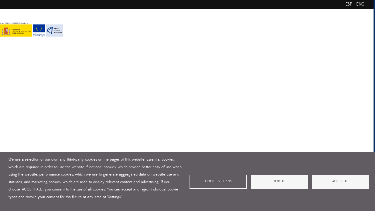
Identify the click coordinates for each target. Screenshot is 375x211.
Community (179, 23)
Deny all (279, 181)
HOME (90, 23)
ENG (360, 4)
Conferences (319, 23)
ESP (348, 4)
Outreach (282, 23)
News (351, 23)
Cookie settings (218, 181)
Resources (248, 23)
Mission (146, 23)
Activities (214, 23)
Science (118, 23)
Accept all (340, 181)
